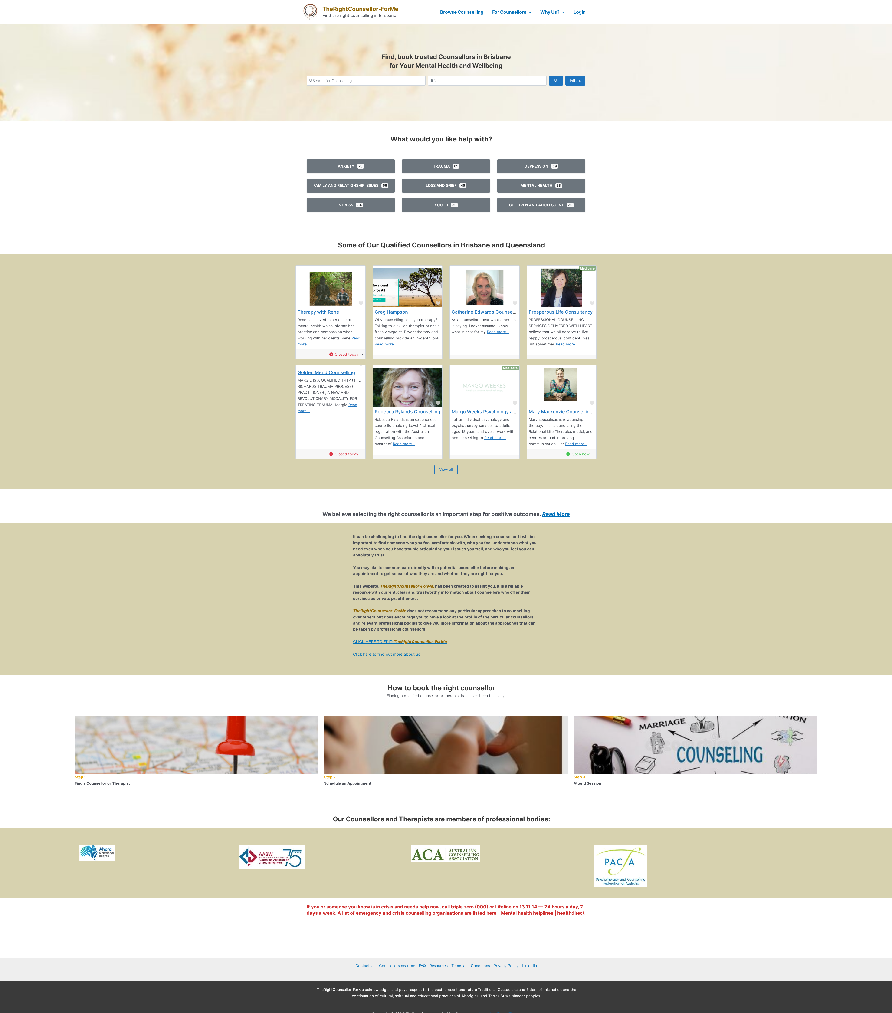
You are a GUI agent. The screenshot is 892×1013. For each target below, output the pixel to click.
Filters (575, 80)
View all (446, 469)
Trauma (441, 166)
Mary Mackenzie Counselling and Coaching (576, 411)
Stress (346, 205)
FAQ (422, 965)
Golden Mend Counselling (326, 372)
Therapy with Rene (318, 312)
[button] (346, 354)
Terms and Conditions (470, 965)
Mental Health (536, 185)
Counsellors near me (397, 965)
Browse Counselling (461, 12)
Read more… (386, 344)
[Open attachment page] (97, 853)
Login (580, 12)
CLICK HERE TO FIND (400, 641)
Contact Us (365, 965)
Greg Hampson (391, 312)
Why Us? (550, 12)
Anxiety (346, 166)
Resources (439, 965)
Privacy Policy (506, 965)
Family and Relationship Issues (345, 185)
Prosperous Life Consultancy (561, 312)
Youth (441, 205)
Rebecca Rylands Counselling (407, 411)
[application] (528, 12)
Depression (536, 166)
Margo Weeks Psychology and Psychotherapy (502, 411)
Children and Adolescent (536, 205)
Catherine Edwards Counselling (487, 312)
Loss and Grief (441, 185)
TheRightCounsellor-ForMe (360, 8)
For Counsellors (509, 12)
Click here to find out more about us (386, 654)
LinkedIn (529, 965)
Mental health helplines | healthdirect (543, 913)
